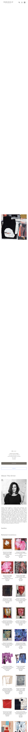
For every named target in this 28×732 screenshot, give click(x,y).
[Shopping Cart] (22, 2)
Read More (4, 528)
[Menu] (24, 2)
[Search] (19, 2)
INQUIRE (14, 468)
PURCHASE (14, 463)
